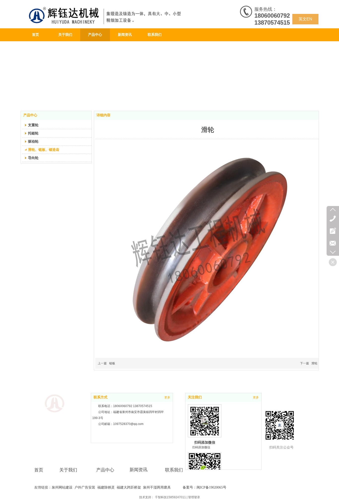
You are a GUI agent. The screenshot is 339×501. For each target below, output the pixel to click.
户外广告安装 (84, 487)
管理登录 (194, 497)
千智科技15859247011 (170, 497)
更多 (167, 397)
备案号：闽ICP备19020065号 (204, 487)
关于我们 (68, 469)
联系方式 (100, 397)
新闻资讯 (138, 469)
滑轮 (314, 363)
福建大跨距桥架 (129, 487)
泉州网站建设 (62, 487)
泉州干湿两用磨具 (157, 487)
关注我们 (195, 397)
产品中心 (105, 469)
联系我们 (174, 469)
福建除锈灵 (106, 487)
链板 (112, 363)
